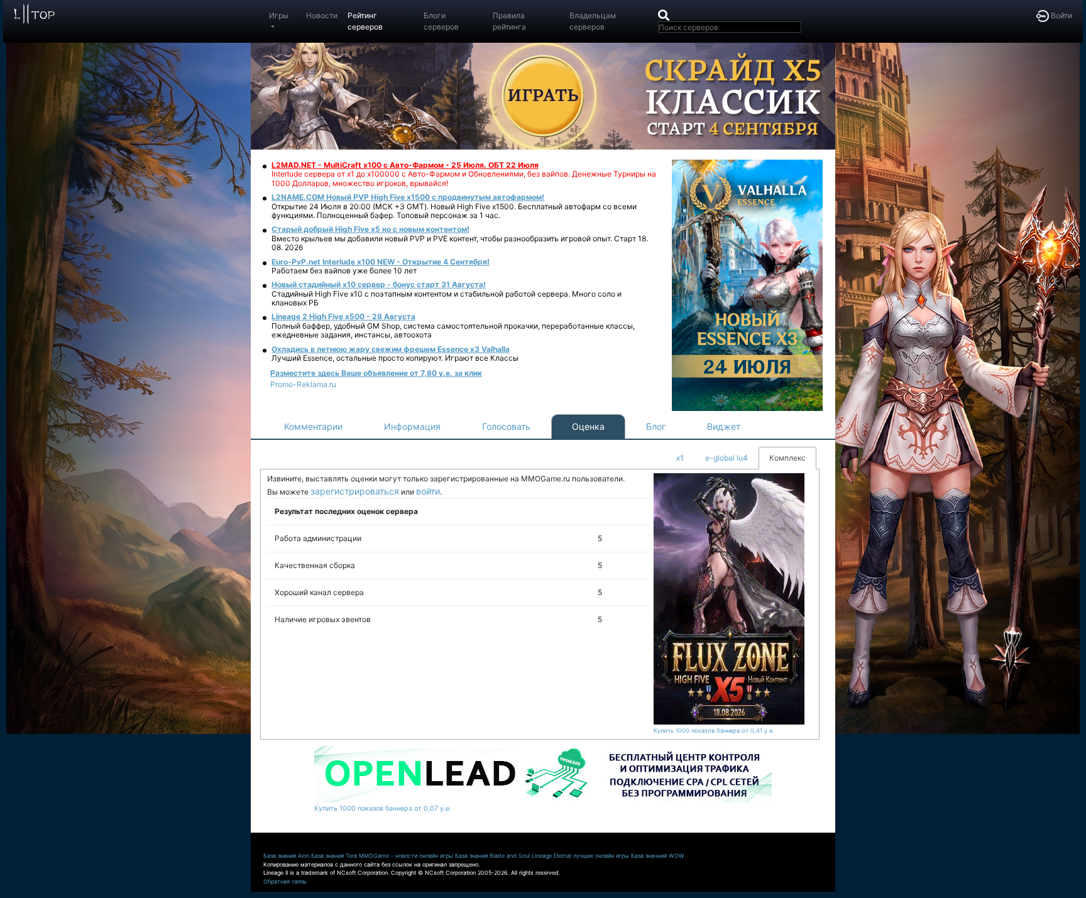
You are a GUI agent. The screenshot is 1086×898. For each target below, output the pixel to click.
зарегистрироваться (354, 491)
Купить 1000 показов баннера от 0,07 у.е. (382, 808)
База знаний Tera (334, 855)
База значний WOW (657, 855)
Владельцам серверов (592, 21)
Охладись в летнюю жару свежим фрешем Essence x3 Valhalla (391, 349)
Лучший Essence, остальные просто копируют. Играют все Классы (395, 358)
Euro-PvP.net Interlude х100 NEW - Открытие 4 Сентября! (381, 261)
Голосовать (506, 426)
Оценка (588, 426)
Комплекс (787, 458)
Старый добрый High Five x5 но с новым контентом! (370, 229)
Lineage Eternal (551, 855)
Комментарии (313, 426)
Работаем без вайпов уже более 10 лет (344, 270)
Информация (412, 426)
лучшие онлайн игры (601, 855)
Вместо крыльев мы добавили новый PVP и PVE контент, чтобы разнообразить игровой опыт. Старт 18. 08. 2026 (460, 243)
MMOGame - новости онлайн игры (406, 855)
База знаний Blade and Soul (492, 855)
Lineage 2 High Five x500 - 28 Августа (343, 316)
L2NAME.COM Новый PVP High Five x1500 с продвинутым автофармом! (408, 197)
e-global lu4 (726, 458)
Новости (321, 15)
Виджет (723, 426)
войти (428, 491)
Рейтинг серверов (365, 21)
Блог (656, 426)
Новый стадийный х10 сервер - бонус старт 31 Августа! (379, 284)
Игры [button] (278, 15)
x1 (680, 458)
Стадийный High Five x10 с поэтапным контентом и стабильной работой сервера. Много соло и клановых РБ (447, 298)
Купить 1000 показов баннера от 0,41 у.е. (714, 730)
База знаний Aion (286, 855)
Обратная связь (285, 881)
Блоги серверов (441, 21)
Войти (1060, 15)
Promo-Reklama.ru (303, 384)
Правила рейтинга (509, 21)
